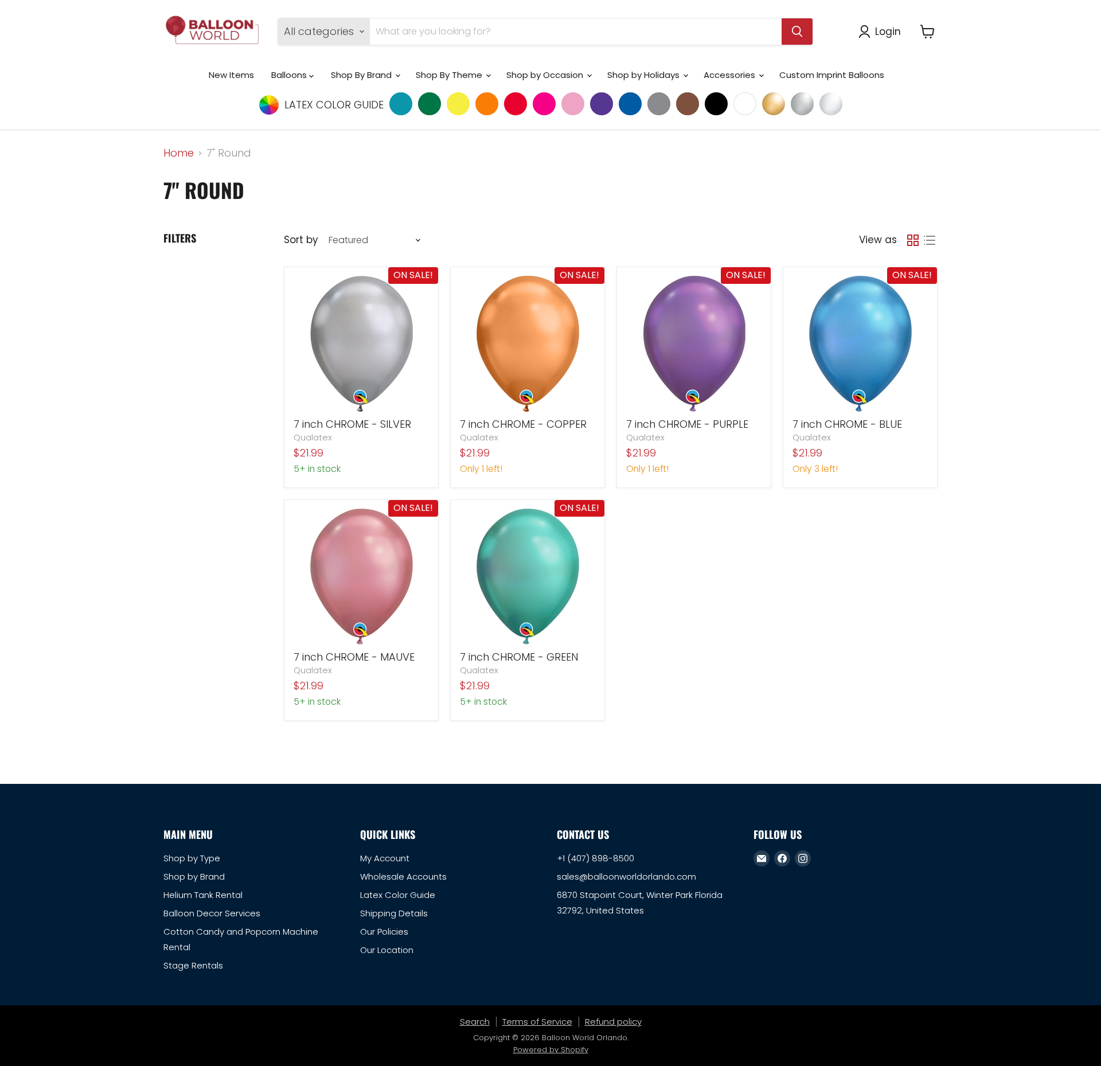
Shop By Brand (362, 75)
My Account (384, 858)
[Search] (797, 31)
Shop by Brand (194, 876)
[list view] (929, 240)
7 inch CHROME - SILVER (352, 424)
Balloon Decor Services (211, 913)
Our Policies (384, 932)
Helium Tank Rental (203, 895)
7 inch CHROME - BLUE (847, 424)
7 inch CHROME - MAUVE (354, 657)
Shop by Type (191, 858)
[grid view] (912, 240)
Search (475, 1022)
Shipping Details (394, 913)
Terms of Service (537, 1022)
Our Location (386, 950)
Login (888, 31)
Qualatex (313, 437)
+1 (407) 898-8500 (595, 858)
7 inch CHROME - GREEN (519, 657)
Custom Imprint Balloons (831, 75)
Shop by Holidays (644, 75)
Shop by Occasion (545, 75)
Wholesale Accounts (403, 876)
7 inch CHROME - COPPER (523, 424)
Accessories (731, 75)
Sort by (301, 240)
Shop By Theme (450, 75)
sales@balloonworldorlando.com (626, 876)
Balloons (290, 75)
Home (178, 153)
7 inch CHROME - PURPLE (687, 424)
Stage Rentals (193, 965)
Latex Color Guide (397, 895)
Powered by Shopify (550, 1049)
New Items (231, 75)
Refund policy (613, 1022)
